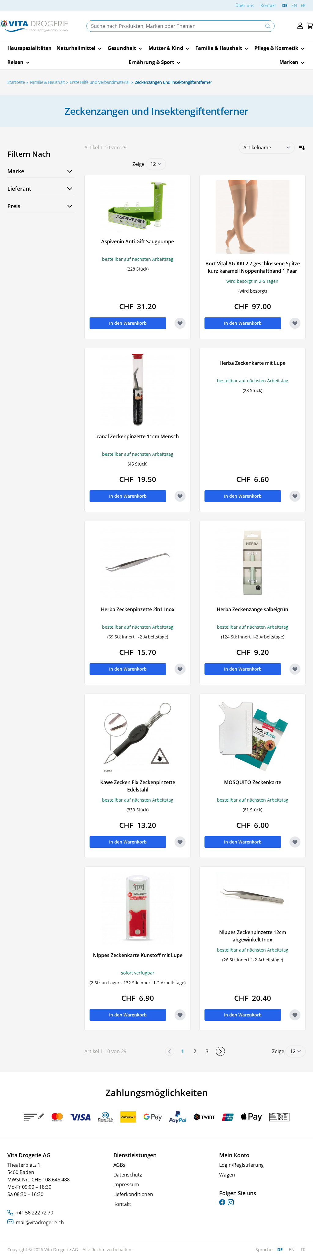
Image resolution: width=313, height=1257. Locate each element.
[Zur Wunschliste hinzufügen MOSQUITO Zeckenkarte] (294, 841)
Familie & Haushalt (47, 82)
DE (285, 5)
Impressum (126, 1184)
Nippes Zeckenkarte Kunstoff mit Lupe (137, 955)
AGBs (119, 1165)
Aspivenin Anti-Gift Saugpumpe (137, 241)
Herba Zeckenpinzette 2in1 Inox (138, 609)
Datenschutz (127, 1174)
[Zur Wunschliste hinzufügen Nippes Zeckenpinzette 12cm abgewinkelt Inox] (294, 1014)
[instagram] (231, 1202)
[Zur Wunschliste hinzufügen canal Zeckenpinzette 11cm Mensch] (180, 496)
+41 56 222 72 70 (34, 1212)
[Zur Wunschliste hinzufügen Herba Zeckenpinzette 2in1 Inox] (180, 669)
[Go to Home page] (34, 26)
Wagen (227, 1174)
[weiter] (220, 1051)
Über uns (244, 5)
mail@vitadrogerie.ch (40, 1222)
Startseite (16, 82)
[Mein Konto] (300, 25)
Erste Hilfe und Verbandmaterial (99, 82)
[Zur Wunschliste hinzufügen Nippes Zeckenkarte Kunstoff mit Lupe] (180, 1014)
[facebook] (222, 1202)
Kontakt (268, 5)
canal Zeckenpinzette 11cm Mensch (138, 436)
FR (303, 5)
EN (294, 5)
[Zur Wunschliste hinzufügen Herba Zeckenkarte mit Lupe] (294, 496)
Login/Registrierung (241, 1165)
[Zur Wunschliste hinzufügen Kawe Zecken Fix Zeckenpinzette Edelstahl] (180, 841)
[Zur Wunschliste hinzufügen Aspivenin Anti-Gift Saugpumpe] (180, 323)
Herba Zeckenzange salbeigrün (252, 609)
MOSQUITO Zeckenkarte (252, 782)
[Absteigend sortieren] (302, 147)
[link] (169, 1051)
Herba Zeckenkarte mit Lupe (252, 363)
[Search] (267, 26)
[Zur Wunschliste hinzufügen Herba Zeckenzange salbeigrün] (294, 669)
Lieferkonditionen (133, 1194)
